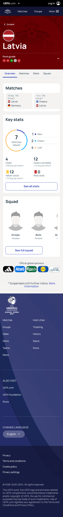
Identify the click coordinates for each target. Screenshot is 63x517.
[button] (53, 11)
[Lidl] (43, 269)
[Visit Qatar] (54, 269)
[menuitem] (23, 11)
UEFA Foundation (12, 394)
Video (6, 333)
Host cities (39, 320)
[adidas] (8, 269)
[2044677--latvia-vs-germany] (19, 101)
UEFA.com (8, 387)
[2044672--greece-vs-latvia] (47, 101)
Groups (6, 327)
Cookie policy (10, 466)
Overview (10, 73)
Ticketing (38, 327)
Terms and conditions (14, 460)
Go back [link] (10, 24)
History (37, 333)
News (6, 354)
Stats (36, 73)
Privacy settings (11, 472)
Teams (6, 348)
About (36, 340)
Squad (47, 73)
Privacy (6, 455)
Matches (24, 73)
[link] (22, 11)
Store (36, 348)
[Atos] (19, 269)
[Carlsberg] (31, 269)
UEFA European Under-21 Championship (8, 11)
